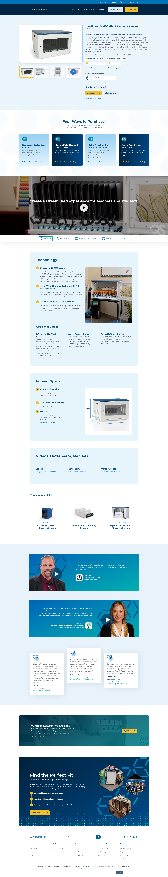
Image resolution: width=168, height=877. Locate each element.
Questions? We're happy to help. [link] (95, 98)
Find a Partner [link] (110, 93)
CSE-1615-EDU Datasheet (77, 472)
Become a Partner (58, 848)
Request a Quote (125, 852)
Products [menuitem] (75, 9)
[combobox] (84, 837)
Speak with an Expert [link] (40, 813)
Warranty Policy (44, 736)
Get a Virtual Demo (126, 848)
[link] (38, 9)
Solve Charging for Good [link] (64, 162)
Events (32, 859)
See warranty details (47, 422)
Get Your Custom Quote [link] (31, 162)
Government (79, 855)
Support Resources (103, 848)
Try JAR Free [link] (131, 9)
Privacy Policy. (82, 868)
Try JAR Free (124, 859)
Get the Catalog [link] (116, 9)
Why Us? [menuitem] (102, 9)
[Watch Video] (73, 72)
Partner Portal (57, 852)
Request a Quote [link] (93, 93)
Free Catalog (124, 855)
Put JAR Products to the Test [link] (132, 162)
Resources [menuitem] (102, 2)
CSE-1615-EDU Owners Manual (110, 471)
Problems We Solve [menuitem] (88, 9)
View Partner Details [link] (96, 162)
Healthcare (78, 852)
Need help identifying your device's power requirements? (104, 68)
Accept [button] (119, 872)
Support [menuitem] (113, 2)
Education (78, 848)
